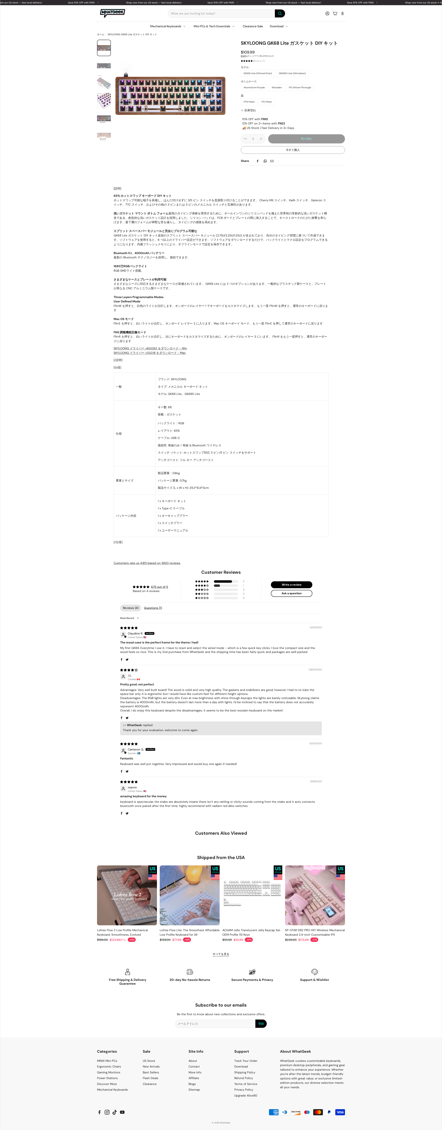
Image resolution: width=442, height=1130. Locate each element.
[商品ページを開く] (127, 895)
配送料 (243, 56)
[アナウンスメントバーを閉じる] (438, 2)
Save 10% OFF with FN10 (150, 2)
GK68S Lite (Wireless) (292, 73)
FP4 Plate (249, 102)
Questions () (153, 608)
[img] (129, 628)
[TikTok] (114, 1112)
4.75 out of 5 (159, 587)
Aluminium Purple (254, 87)
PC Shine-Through (300, 87)
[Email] (271, 161)
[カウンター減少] (245, 139)
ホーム (100, 34)
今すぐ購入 (293, 150)
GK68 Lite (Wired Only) (258, 73)
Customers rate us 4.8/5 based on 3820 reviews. (147, 563)
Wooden (277, 87)
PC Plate (267, 102)
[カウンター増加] (261, 139)
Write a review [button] (291, 584)
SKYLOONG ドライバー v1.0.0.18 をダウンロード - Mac (150, 353)
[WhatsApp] (265, 161)
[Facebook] (257, 161)
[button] (226, 13)
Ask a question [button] (292, 593)
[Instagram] (107, 1112)
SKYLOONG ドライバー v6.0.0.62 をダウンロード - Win (150, 348)
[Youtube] (122, 1112)
